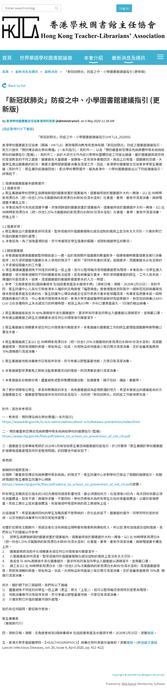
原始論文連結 (147, 642)
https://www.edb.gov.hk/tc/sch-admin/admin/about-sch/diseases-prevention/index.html (71, 421)
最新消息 (51, 71)
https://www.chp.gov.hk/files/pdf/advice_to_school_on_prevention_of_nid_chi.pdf (66, 436)
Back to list (17, 85)
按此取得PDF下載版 (18, 128)
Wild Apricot (129, 684)
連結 (150, 632)
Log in (124, 8)
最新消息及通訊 (26, 71)
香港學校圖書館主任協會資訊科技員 (30, 121)
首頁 (5, 71)
